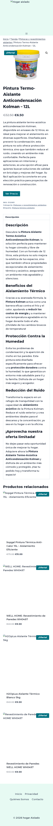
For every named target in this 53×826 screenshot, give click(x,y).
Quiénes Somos (19, 799)
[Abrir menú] (26, 34)
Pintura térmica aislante (23, 208)
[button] (46, 53)
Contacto (37, 799)
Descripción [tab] (12, 217)
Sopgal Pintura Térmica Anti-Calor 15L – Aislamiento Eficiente (24, 546)
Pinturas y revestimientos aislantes (29, 205)
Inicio (18, 794)
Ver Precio (11, 193)
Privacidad (31, 794)
